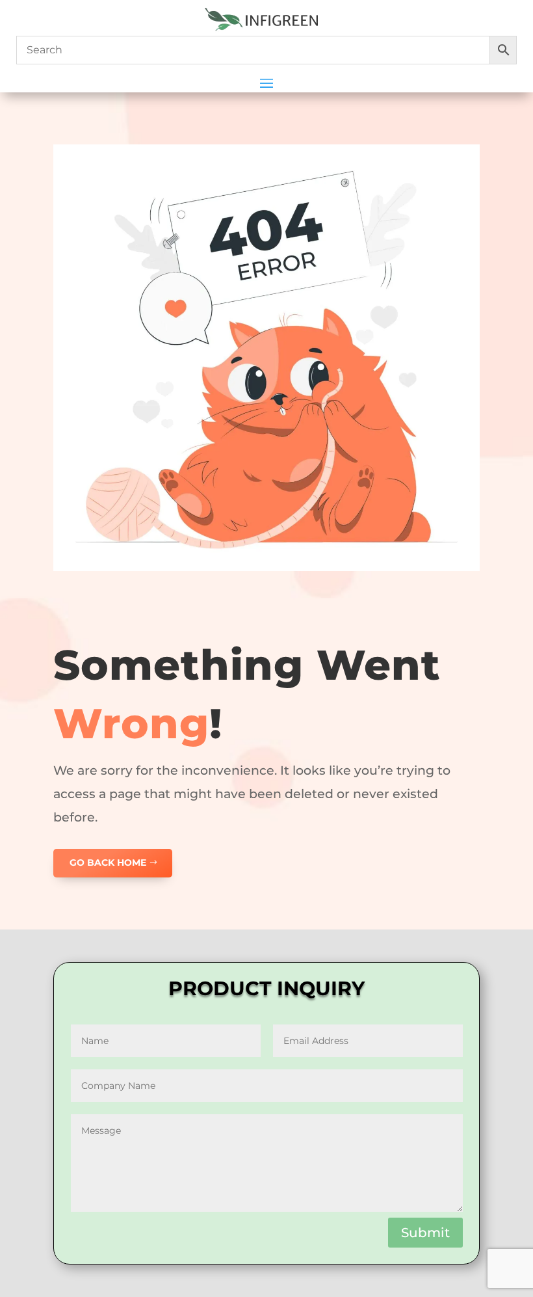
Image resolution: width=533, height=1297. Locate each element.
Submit (425, 1232)
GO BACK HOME (108, 862)
